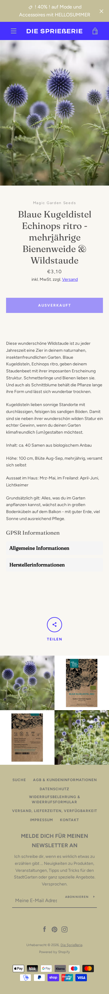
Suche (19, 780)
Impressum (41, 820)
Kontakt (69, 820)
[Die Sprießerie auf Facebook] (44, 929)
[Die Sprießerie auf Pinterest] (54, 929)
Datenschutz (54, 789)
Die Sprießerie (71, 945)
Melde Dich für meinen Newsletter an (54, 841)
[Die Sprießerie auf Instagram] (64, 929)
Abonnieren (77, 897)
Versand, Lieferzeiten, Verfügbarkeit (54, 811)
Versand (70, 279)
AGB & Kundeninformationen (65, 780)
